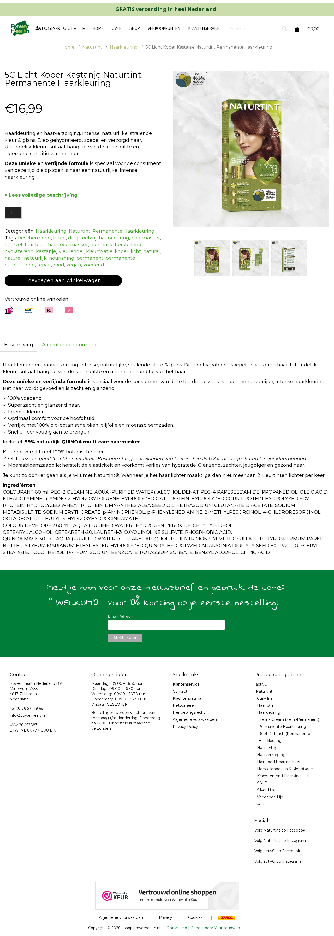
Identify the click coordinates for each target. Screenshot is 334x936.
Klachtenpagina (187, 698)
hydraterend (19, 251)
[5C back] (289, 258)
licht (136, 251)
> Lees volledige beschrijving (41, 195)
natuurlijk (35, 258)
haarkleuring (114, 238)
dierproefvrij (82, 238)
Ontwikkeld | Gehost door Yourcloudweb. (203, 928)
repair (44, 265)
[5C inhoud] (250, 258)
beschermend (34, 238)
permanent (90, 258)
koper (121, 251)
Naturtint (92, 47)
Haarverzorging (271, 754)
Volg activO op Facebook (277, 851)
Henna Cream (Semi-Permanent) (288, 719)
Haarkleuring (124, 47)
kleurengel (71, 251)
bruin (59, 238)
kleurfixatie (99, 251)
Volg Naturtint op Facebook (279, 830)
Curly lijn (264, 698)
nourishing (61, 258)
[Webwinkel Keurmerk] (167, 895)
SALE (262, 783)
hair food (35, 245)
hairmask (101, 245)
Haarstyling (267, 747)
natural (151, 251)
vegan (74, 265)
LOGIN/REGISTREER (63, 28)
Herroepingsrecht (189, 712)
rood (58, 265)
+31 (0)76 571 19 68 (27, 708)
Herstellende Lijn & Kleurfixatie (285, 769)
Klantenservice (186, 684)
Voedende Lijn (270, 797)
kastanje (46, 251)
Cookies (195, 917)
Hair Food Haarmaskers (278, 761)
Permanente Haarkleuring (123, 231)
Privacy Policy (185, 726)
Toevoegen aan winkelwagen (63, 280)
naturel (13, 258)
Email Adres (121, 616)
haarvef (13, 245)
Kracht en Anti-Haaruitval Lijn (283, 776)
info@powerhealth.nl (28, 715)
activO (261, 684)
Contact (180, 691)
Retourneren (184, 705)
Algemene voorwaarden (195, 719)
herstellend (128, 245)
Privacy (165, 917)
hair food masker (68, 245)
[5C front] (212, 258)
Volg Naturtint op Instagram (280, 840)
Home (68, 47)
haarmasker (146, 238)
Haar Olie (265, 705)
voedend (94, 265)
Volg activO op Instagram (277, 861)
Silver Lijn (265, 790)
